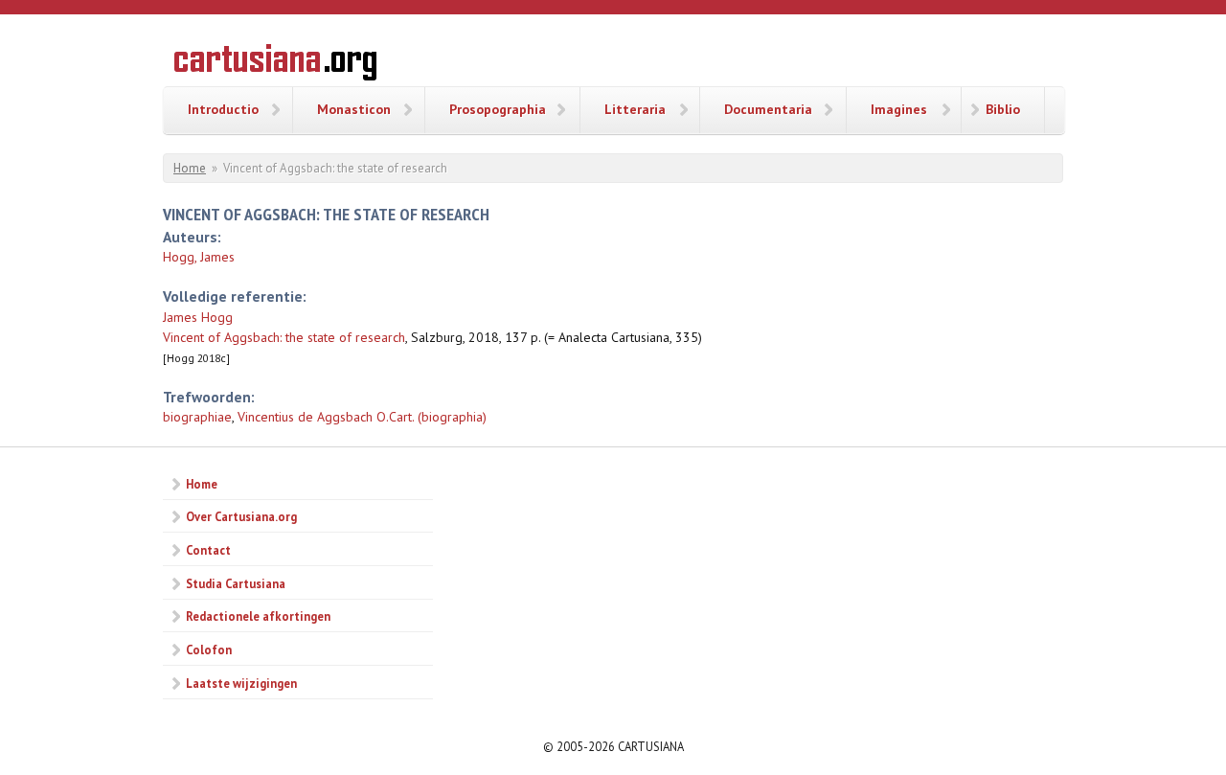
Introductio (223, 109)
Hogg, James (199, 256)
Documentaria (768, 109)
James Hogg (198, 317)
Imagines (899, 109)
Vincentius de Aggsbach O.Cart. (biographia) (362, 416)
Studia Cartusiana (235, 583)
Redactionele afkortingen (258, 616)
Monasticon (354, 109)
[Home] (275, 65)
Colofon (209, 649)
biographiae (197, 416)
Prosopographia (497, 109)
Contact (208, 550)
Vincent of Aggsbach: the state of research (284, 337)
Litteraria (635, 109)
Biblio (1003, 109)
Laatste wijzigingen (241, 683)
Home (189, 168)
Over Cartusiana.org (241, 516)
